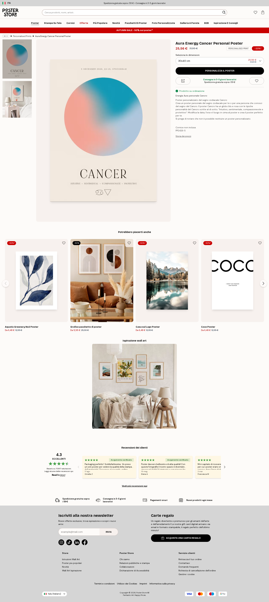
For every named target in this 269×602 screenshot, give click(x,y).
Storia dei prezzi (183, 136)
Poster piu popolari (72, 563)
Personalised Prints (22, 36)
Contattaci (184, 563)
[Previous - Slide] (5, 283)
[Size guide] (183, 81)
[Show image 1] (17, 59)
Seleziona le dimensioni (187, 55)
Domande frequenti (189, 566)
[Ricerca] (224, 12)
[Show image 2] (17, 99)
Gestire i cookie (187, 574)
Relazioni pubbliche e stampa (135, 563)
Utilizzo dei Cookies (127, 583)
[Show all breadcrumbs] (5, 36)
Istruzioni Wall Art (71, 559)
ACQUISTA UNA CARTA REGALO (183, 538)
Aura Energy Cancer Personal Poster (53, 36)
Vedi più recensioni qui (134, 486)
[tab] (255, 12)
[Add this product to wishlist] (256, 81)
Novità (65, 566)
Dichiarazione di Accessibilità (134, 570)
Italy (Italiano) (54, 593)
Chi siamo (125, 559)
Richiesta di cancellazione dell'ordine (197, 570)
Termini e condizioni (104, 583)
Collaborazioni (127, 566)
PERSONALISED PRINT (238, 48)
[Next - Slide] (263, 283)
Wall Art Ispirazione (72, 570)
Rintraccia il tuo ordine (190, 559)
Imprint (143, 583)
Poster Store (141, 593)
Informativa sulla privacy (162, 583)
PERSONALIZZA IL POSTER (219, 70)
